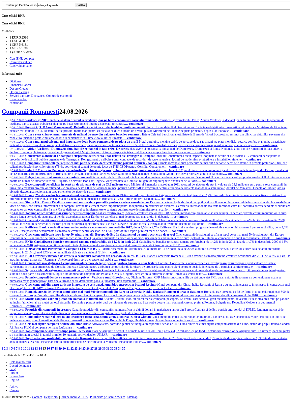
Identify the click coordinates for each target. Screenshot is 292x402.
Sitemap (132, 397)
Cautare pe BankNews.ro (21, 5)
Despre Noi (51, 397)
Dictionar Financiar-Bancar (20, 83)
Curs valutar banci (21, 65)
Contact (37, 397)
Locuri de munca (20, 365)
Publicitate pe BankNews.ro (107, 397)
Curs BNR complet (22, 58)
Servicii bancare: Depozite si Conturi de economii (41, 95)
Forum (14, 372)
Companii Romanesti (30, 111)
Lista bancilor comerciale (18, 101)
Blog (13, 369)
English (14, 380)
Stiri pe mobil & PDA (74, 397)
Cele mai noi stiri (20, 362)
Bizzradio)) (17, 376)
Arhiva (14, 386)
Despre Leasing (19, 92)
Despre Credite (19, 88)
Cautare (14, 390)
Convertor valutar (21, 62)
